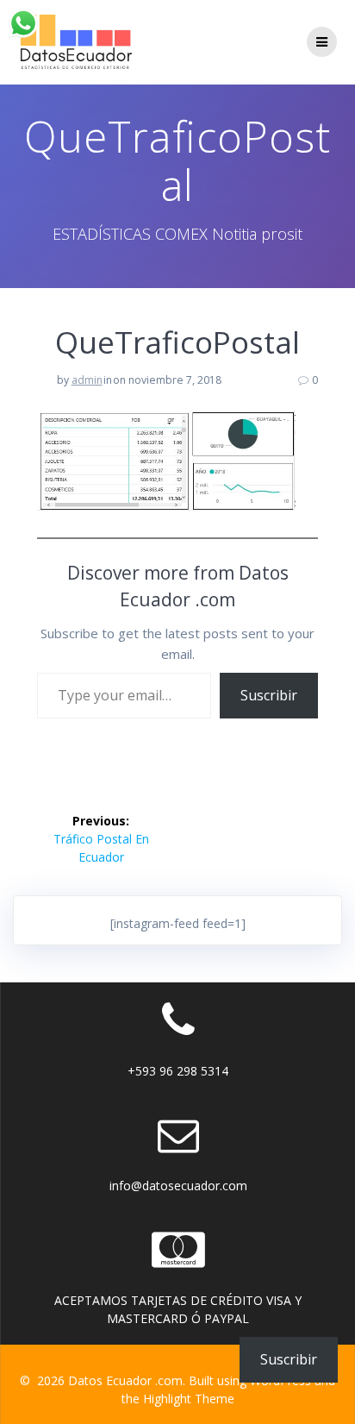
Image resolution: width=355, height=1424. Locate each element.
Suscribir (268, 695)
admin (87, 380)
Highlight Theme (188, 1398)
